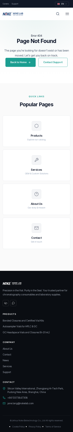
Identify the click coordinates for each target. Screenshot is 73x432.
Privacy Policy (35, 426)
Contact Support (53, 62)
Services (7, 366)
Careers (6, 4)
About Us (7, 348)
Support (15, 4)
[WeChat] (6, 303)
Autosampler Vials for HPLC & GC (20, 326)
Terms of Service (53, 426)
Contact (7, 354)
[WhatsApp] (13, 303)
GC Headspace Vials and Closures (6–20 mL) (26, 332)
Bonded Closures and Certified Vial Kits (23, 320)
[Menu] (67, 14)
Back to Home (18, 62)
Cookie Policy (18, 426)
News (6, 360)
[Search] (57, 14)
